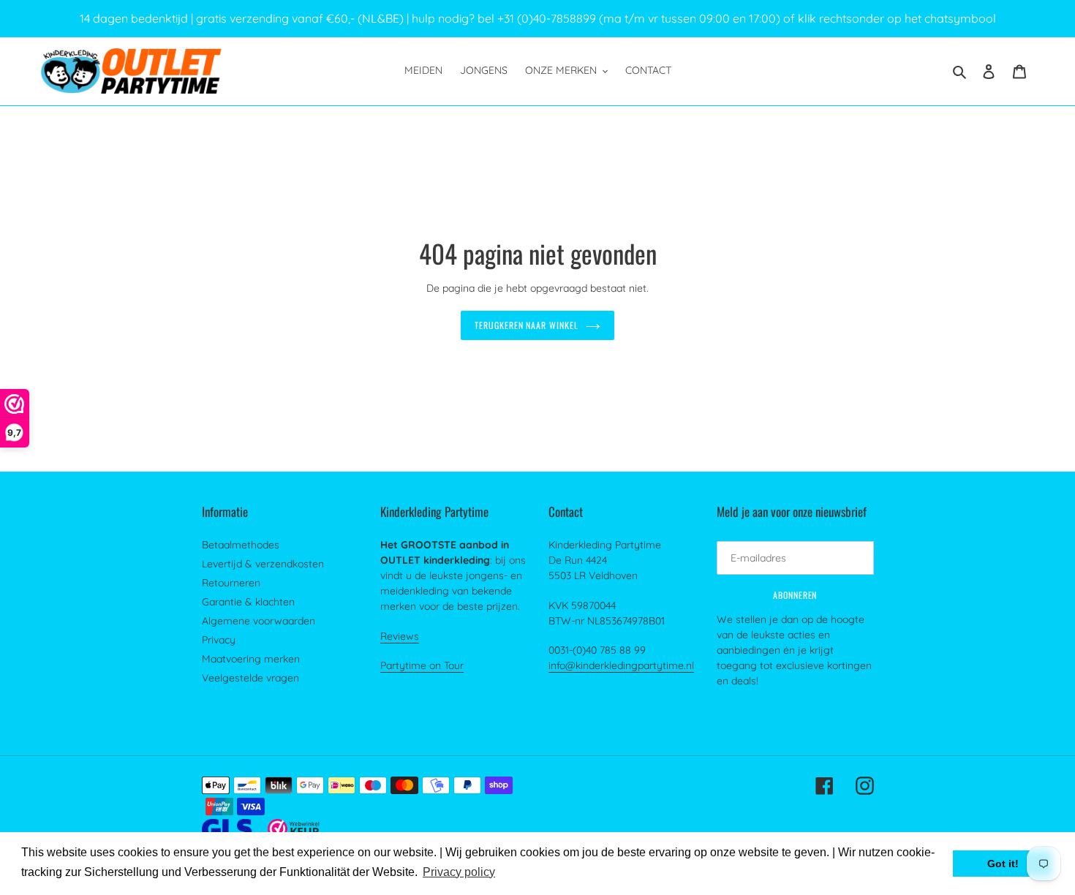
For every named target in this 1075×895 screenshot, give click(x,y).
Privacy (218, 639)
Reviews (399, 636)
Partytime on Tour (422, 665)
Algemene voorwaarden (258, 620)
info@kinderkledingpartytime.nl (621, 665)
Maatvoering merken (251, 658)
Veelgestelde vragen (250, 677)
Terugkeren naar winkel (526, 325)
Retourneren (231, 582)
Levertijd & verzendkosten (263, 563)
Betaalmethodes (240, 544)
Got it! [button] (1003, 863)
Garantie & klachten (248, 601)
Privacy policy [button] (459, 872)
